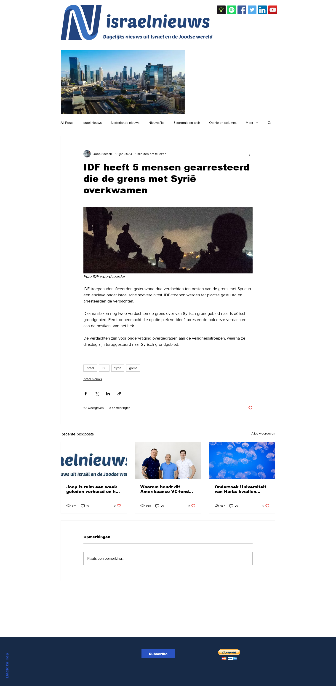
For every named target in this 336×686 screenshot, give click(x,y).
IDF (104, 368)
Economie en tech (186, 122)
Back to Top (7, 665)
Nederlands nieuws (125, 122)
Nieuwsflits (156, 122)
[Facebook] (241, 9)
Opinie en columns (223, 122)
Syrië (117, 368)
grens (133, 368)
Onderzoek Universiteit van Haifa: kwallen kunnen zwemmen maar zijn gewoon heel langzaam (241, 489)
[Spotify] (231, 9)
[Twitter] (252, 9)
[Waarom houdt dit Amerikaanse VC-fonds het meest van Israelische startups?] (168, 460)
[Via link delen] (119, 394)
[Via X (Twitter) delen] (97, 394)
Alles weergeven (263, 433)
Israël (90, 368)
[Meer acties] (250, 154)
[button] (269, 122)
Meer (249, 122)
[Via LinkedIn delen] (108, 394)
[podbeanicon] (221, 9)
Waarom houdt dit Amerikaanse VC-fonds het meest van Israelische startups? (165, 489)
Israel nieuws (92, 122)
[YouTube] (272, 9)
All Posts (67, 122)
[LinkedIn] (262, 9)
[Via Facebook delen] (85, 394)
